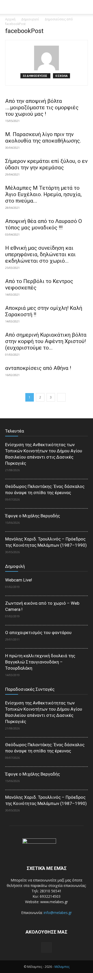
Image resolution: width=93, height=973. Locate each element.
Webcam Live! (18, 580)
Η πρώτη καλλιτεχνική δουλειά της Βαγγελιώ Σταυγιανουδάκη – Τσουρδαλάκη (40, 662)
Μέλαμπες (62, 966)
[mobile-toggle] (9, 7)
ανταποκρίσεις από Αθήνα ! (38, 368)
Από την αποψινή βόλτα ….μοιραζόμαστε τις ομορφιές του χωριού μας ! (42, 107)
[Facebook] (46, 947)
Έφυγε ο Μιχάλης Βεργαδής (32, 515)
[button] (86, 7)
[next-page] (61, 397)
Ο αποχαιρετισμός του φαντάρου (38, 632)
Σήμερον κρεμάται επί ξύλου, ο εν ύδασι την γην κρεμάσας (46, 164)
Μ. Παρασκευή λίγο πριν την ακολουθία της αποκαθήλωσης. (43, 137)
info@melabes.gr (58, 912)
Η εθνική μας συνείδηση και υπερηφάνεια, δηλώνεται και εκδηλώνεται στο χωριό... (40, 254)
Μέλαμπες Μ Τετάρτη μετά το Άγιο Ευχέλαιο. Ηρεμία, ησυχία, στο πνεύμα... (43, 194)
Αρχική (10, 19)
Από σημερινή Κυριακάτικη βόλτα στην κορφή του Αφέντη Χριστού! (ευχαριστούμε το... (46, 341)
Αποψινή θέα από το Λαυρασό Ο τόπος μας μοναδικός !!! (43, 224)
